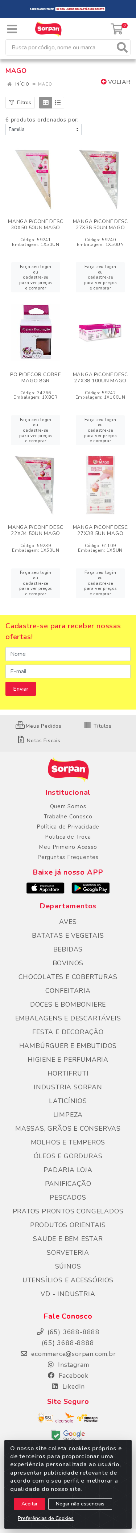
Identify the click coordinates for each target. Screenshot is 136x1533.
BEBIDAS (68, 949)
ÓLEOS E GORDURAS (68, 1156)
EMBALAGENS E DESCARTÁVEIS (68, 1018)
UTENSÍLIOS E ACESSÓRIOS (68, 1280)
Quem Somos (68, 806)
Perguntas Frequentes (68, 857)
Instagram (72, 1364)
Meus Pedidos (43, 726)
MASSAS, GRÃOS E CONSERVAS (68, 1128)
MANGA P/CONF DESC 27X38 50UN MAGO (100, 224)
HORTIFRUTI (68, 1073)
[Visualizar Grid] (45, 102)
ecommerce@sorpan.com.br (72, 1353)
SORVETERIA (68, 1252)
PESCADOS (68, 1197)
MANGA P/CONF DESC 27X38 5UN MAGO (100, 530)
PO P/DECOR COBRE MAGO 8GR (35, 377)
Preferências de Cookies (46, 1518)
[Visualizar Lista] (57, 102)
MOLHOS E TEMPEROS (68, 1142)
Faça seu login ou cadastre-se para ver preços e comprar (35, 277)
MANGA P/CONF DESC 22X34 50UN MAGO (35, 530)
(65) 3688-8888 (68, 1343)
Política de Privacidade (68, 826)
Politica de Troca (68, 837)
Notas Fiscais (43, 740)
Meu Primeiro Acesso (68, 847)
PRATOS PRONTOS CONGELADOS (68, 1211)
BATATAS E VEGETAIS (68, 935)
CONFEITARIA (68, 990)
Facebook (72, 1375)
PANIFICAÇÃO (68, 1183)
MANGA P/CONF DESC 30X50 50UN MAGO (35, 224)
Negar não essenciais (80, 1503)
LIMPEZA (68, 1114)
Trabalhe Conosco (68, 816)
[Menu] (11, 29)
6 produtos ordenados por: (42, 119)
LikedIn (72, 1386)
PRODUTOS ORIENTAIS (68, 1225)
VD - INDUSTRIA (68, 1294)
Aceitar (29, 1503)
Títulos (102, 726)
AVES (68, 921)
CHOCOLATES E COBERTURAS (67, 977)
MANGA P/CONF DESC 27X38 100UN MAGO (100, 377)
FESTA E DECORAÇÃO (68, 1032)
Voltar (118, 82)
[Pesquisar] (122, 47)
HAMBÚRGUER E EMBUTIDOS (68, 1045)
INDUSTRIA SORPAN (68, 1087)
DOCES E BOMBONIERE (68, 1004)
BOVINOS (68, 963)
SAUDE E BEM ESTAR (68, 1238)
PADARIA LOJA (68, 1170)
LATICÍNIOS (68, 1101)
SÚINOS (68, 1266)
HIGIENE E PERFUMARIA (68, 1059)
